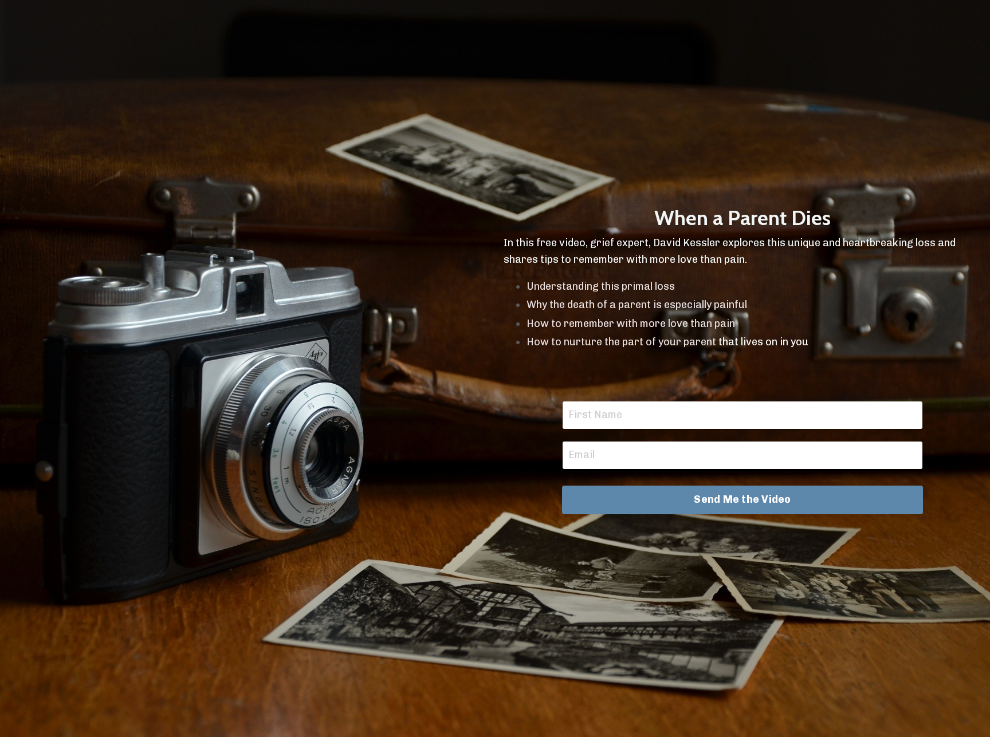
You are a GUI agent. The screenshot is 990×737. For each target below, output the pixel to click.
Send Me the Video (742, 499)
